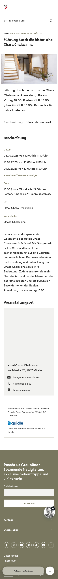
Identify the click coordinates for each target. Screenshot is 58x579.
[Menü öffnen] (50, 571)
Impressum (10, 560)
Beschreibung (13, 122)
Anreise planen (21, 389)
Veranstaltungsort (38, 122)
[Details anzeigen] (53, 508)
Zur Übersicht (16, 21)
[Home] (5, 8)
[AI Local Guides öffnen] (49, 512)
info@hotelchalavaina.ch (26, 377)
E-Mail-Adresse (11, 486)
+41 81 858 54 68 (22, 383)
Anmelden (29, 503)
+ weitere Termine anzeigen (21, 175)
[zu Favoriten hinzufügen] (51, 20)
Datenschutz (11, 555)
